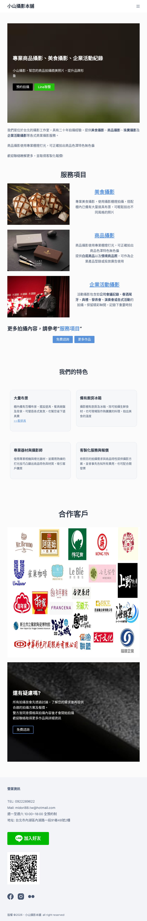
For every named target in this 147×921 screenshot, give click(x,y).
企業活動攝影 (104, 285)
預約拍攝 (22, 87)
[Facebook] (10, 896)
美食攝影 (104, 192)
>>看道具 (20, 421)
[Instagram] (21, 896)
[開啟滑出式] (138, 6)
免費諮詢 (62, 339)
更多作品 (84, 339)
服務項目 (70, 329)
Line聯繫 (44, 87)
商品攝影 (104, 236)
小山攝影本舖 (20, 6)
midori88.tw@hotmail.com (35, 808)
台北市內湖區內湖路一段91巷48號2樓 (43, 820)
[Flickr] (31, 896)
